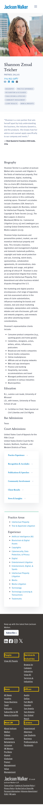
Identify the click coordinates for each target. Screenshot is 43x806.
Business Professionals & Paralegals (31, 742)
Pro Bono (8, 751)
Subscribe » (11, 632)
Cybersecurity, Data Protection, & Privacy (21, 553)
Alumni (7, 755)
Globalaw (8, 758)
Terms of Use (9, 785)
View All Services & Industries (28, 678)
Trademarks (17, 598)
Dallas (27, 698)
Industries (28, 671)
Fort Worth (28, 701)
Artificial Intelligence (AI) (22, 536)
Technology (17, 587)
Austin (26, 695)
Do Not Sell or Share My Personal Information (19, 790)
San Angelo (29, 708)
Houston (27, 705)
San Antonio (29, 711)
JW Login (12, 794)
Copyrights (16, 547)
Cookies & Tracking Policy (24, 785)
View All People (11, 660)
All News (8, 695)
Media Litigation (19, 583)
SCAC (6, 794)
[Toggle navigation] (35, 6)
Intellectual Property (20, 521)
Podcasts (8, 708)
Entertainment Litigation (22, 562)
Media (14, 580)
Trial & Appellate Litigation (23, 525)
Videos (7, 735)
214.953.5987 (11, 78)
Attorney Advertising (29, 791)
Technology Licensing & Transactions (22, 593)
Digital (15, 558)
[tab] (9, 89)
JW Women (8, 748)
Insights (7, 698)
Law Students (30, 735)
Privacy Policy (9, 788)
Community (9, 738)
